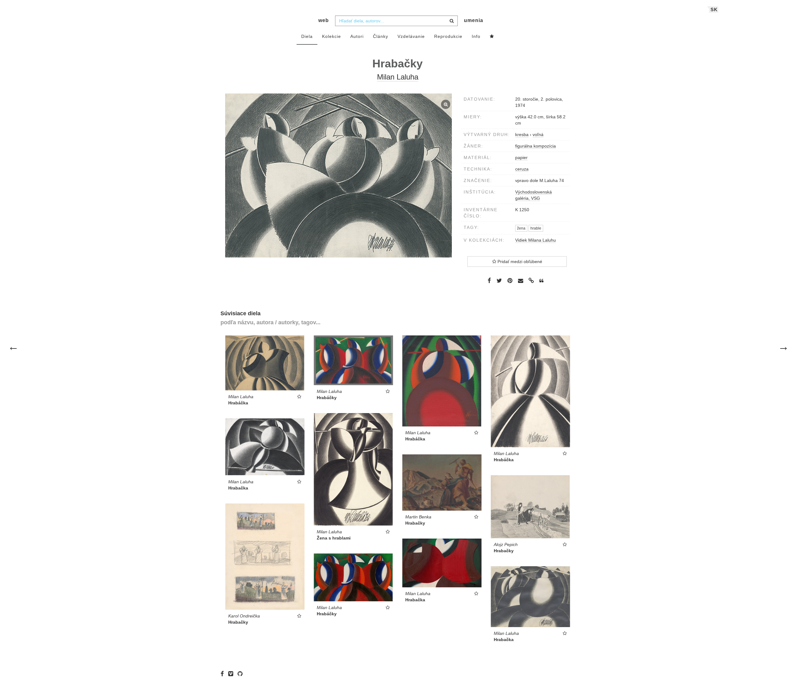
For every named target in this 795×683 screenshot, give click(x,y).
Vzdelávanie (411, 36)
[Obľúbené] (492, 37)
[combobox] (396, 21)
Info (476, 36)
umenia (473, 20)
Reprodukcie (448, 36)
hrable (535, 228)
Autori (357, 36)
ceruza (522, 168)
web (323, 20)
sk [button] (714, 9)
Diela (307, 36)
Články (380, 36)
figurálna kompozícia (535, 145)
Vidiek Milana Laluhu (535, 240)
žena (521, 228)
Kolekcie (331, 36)
